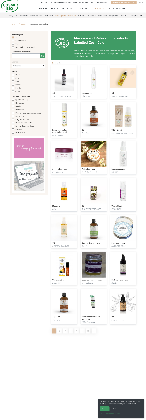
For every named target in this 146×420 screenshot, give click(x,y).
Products (99, 8)
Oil (16, 44)
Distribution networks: (21, 96)
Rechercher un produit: (21, 51)
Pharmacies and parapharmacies (28, 112)
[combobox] (28, 66)
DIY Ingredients (135, 15)
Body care (12, 15)
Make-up (92, 15)
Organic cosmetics (48, 8)
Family (18, 88)
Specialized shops (22, 99)
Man (17, 81)
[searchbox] (29, 65)
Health (123, 15)
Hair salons (19, 103)
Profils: (15, 71)
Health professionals (23, 122)
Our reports (68, 8)
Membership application (123, 2)
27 (88, 331)
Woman (18, 84)
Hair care (49, 15)
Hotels (18, 106)
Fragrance (113, 15)
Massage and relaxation (65, 15)
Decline (115, 409)
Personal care (36, 15)
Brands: (15, 61)
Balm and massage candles (25, 47)
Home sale (19, 109)
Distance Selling (21, 116)
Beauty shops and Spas (24, 126)
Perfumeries (20, 132)
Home (13, 24)
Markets (18, 129)
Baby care (102, 15)
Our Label (85, 8)
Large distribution (22, 119)
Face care (24, 15)
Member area (102, 2)
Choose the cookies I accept (110, 414)
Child (17, 78)
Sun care (82, 15)
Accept (104, 409)
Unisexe (18, 91)
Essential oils (20, 40)
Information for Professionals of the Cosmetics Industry (67, 2)
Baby (17, 74)
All (16, 37)
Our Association (116, 8)
